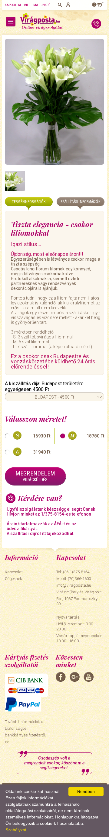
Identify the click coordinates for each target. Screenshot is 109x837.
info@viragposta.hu (73, 585)
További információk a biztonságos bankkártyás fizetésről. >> (25, 731)
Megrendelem (35, 476)
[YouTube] (89, 677)
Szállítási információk (80, 202)
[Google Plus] (75, 677)
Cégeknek (13, 578)
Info (27, 5)
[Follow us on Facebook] (61, 677)
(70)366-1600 (79, 578)
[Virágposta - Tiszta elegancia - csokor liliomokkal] (54, 102)
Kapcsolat (13, 5)
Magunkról (42, 5)
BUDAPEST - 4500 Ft (54, 397)
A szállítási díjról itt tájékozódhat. (40, 533)
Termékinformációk (28, 202)
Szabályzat (15, 829)
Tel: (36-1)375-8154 (72, 572)
